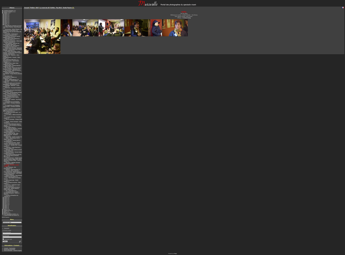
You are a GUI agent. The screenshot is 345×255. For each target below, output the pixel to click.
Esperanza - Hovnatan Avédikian (13, 87)
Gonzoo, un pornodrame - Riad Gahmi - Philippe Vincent (11, 95)
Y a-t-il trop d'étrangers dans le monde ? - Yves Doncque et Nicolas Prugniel (12, 125)
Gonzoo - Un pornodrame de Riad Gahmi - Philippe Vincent (12, 93)
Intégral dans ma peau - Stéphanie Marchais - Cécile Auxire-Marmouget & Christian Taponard (12, 49)
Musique (6, 212)
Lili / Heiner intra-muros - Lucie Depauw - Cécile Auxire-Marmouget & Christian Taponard (12, 52)
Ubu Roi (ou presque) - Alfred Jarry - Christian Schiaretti (12, 41)
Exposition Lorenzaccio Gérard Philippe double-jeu (11, 37)
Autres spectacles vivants (9, 214)
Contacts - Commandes (9, 248)
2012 (5, 202)
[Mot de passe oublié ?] (20, 242)
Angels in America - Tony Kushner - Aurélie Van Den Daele (13, 176)
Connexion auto (8, 239)
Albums (12, 7)
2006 (5, 208)
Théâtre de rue (7, 210)
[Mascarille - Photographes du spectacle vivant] (172, 5)
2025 (5, 15)
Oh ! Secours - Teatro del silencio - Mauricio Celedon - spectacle (12, 68)
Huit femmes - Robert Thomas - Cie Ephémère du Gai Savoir (12, 30)
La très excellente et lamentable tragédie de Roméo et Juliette (11, 109)
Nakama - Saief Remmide (12, 169)
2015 (5, 198)
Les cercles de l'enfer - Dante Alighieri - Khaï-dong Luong (12, 143)
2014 (5, 200)
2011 (5, 203)
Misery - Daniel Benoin (10, 79)
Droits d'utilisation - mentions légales (13, 250)
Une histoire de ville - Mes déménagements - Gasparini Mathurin (11, 134)
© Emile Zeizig (186, 18)
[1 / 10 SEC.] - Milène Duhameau (14, 114)
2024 (5, 16)
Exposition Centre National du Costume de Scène (11, 39)
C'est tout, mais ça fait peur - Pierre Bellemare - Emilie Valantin (12, 171)
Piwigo (175, 253)
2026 (5, 14)
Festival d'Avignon (8, 11)
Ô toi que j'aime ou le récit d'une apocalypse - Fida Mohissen (11, 83)
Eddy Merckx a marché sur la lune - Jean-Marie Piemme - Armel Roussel (12, 26)
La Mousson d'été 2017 (10, 59)
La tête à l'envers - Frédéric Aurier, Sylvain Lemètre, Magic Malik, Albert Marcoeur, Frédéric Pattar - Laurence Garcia (13, 159)
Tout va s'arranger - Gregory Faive (14, 119)
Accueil (26, 7)
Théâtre (5, 12)
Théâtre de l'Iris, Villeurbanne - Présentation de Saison (11, 46)
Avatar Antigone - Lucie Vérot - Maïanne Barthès (12, 131)
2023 (5, 17)
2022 (5, 18)
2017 (5, 24)
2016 (5, 197)
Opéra (5, 211)
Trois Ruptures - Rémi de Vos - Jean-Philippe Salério (11, 44)
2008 (5, 207)
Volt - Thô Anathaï (10, 190)
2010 (5, 204)
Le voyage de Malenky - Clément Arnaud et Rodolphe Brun (13, 129)
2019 (5, 22)
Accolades (7, 76)
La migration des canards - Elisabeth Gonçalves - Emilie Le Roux (11, 193)
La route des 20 (9, 111)
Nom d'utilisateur (7, 232)
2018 (5, 23)
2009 (5, 205)
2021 (5, 20)
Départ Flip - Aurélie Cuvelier (13, 136)
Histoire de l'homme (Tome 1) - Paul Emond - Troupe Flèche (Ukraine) (12, 73)
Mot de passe (6, 235)
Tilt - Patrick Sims (10, 127)
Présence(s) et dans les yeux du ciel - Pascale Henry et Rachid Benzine (12, 155)
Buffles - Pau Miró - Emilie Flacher (61, 7)
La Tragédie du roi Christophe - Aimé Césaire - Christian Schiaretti (11, 106)
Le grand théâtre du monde (10, 215)
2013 (5, 201)
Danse (5, 209)
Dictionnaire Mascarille (9, 249)
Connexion (6, 228)
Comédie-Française (8, 10)
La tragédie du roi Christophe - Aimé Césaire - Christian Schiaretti (11, 102)
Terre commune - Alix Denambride (10, 168)
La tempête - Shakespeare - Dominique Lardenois (11, 34)
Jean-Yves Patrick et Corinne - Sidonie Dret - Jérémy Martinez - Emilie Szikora (12, 188)
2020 (5, 21)
